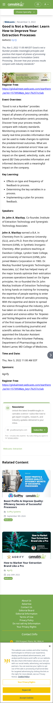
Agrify (9, 570)
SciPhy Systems (14, 511)
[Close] (50, 646)
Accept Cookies (26, 698)
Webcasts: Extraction (12, 448)
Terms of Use (26, 616)
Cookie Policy (23, 676)
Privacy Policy (26, 620)
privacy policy (13, 438)
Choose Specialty (23, 12)
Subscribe (38, 430)
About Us (26, 600)
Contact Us (26, 607)
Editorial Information (26, 613)
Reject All (26, 690)
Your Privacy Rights (26, 626)
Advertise (26, 603)
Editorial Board (26, 610)
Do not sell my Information (26, 623)
